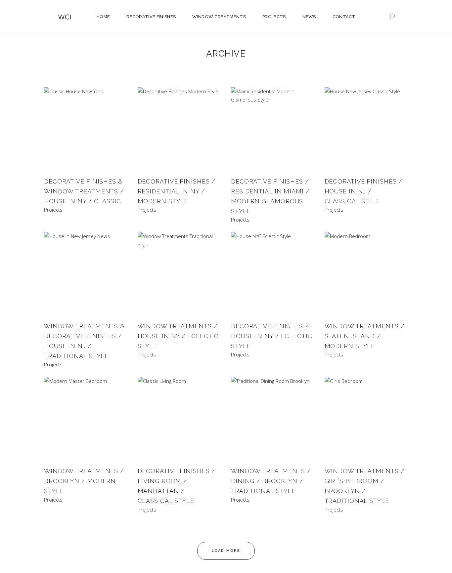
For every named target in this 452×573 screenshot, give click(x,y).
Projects (53, 209)
